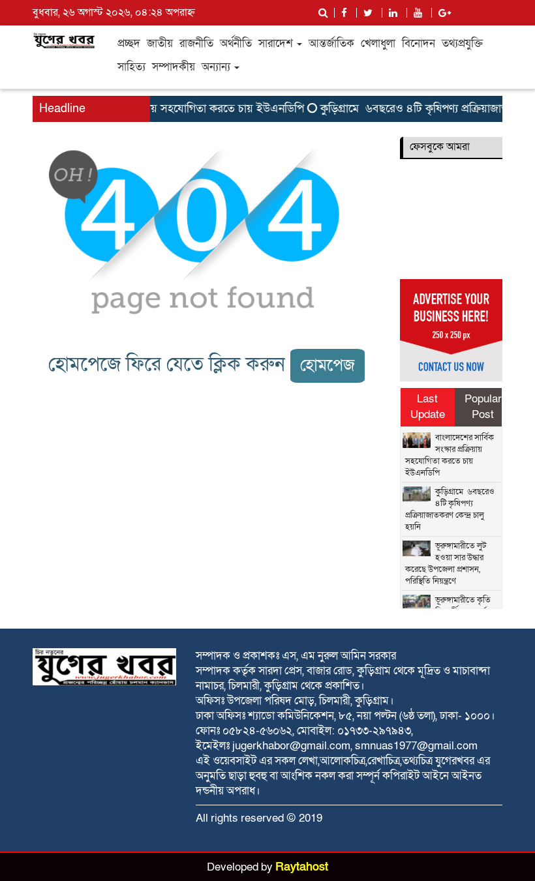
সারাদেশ (277, 43)
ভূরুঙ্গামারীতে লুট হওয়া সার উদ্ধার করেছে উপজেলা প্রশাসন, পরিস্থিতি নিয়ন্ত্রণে (445, 563)
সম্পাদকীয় (173, 66)
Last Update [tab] (427, 406)
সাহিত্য (131, 66)
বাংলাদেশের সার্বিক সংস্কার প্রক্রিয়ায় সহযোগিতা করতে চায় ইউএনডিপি (449, 455)
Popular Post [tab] (483, 406)
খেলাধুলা (378, 43)
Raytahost (301, 866)
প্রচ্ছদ (128, 43)
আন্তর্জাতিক (331, 43)
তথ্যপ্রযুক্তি (462, 43)
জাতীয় (160, 43)
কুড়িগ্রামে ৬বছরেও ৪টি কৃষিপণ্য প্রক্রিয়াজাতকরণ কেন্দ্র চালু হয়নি (450, 509)
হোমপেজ (327, 365)
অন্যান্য (217, 66)
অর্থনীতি (236, 43)
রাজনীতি (196, 43)
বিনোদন (418, 43)
